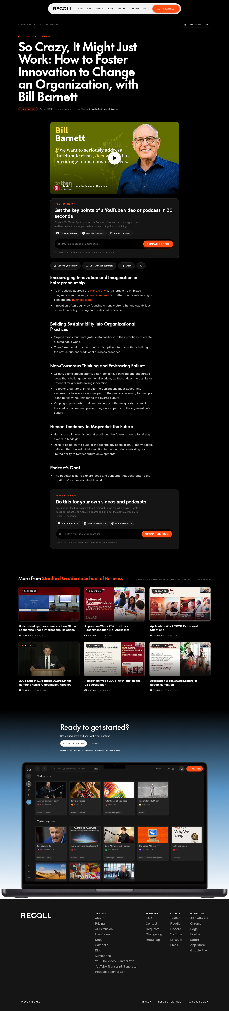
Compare (101, 944)
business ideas (82, 299)
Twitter (175, 918)
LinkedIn (176, 939)
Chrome (195, 923)
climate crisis (99, 290)
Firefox (195, 934)
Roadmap (153, 939)
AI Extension (104, 928)
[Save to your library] (75, 591)
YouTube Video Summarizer (114, 960)
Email (174, 944)
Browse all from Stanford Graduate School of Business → (173, 579)
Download (139, 9)
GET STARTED (75, 743)
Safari (194, 939)
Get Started (166, 9)
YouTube (176, 934)
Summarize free (158, 244)
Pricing (122, 9)
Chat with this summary (101, 266)
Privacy (146, 1002)
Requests (152, 928)
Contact (151, 923)
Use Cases (85, 9)
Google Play (199, 950)
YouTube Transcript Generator (116, 966)
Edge (194, 928)
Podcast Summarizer (110, 971)
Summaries (103, 955)
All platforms (199, 918)
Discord (175, 928)
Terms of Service (169, 1002)
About (99, 918)
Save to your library (67, 266)
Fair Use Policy (198, 1002)
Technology (53, 24)
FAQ (110, 9)
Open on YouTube (198, 24)
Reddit (175, 923)
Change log (154, 934)
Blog (98, 950)
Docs (99, 9)
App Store (197, 944)
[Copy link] (141, 265)
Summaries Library (30, 24)
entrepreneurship (102, 295)
